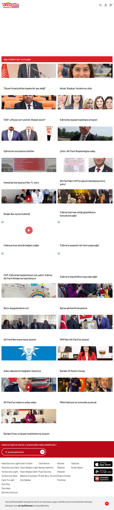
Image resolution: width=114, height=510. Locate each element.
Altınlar (60, 463)
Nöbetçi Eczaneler (29, 475)
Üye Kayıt (6, 488)
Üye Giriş (5, 484)
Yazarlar (75, 463)
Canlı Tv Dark (26, 463)
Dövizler (61, 467)
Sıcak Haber (77, 467)
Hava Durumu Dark (10, 467)
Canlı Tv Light (7, 480)
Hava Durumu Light (10, 463)
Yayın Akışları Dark (29, 471)
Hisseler (61, 471)
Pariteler (61, 480)
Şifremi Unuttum (9, 492)
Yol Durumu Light (9, 471)
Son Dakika (25, 480)
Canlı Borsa (43, 463)
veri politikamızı (25, 505)
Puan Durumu (44, 471)
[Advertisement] (57, 32)
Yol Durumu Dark (9, 475)
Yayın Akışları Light (29, 467)
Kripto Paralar (64, 475)
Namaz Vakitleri (46, 467)
